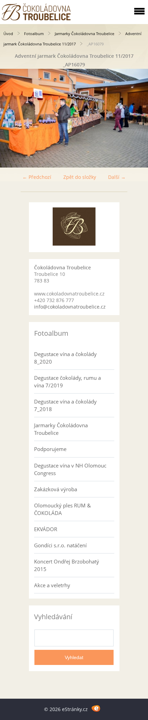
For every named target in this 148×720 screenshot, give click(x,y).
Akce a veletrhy (52, 585)
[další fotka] (137, 118)
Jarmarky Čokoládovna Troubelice (84, 33)
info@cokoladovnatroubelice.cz (70, 306)
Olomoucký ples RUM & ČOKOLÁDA (62, 509)
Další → (117, 177)
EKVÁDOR (45, 529)
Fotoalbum (34, 33)
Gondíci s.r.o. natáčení (60, 545)
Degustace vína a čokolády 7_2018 (65, 405)
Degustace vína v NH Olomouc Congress (70, 469)
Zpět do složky (79, 177)
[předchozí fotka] (11, 118)
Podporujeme (50, 448)
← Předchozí (36, 177)
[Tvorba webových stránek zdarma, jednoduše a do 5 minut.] (96, 708)
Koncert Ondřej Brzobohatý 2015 (66, 565)
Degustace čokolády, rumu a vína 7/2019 (67, 381)
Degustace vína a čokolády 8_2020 (65, 358)
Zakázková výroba (55, 489)
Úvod (8, 33)
